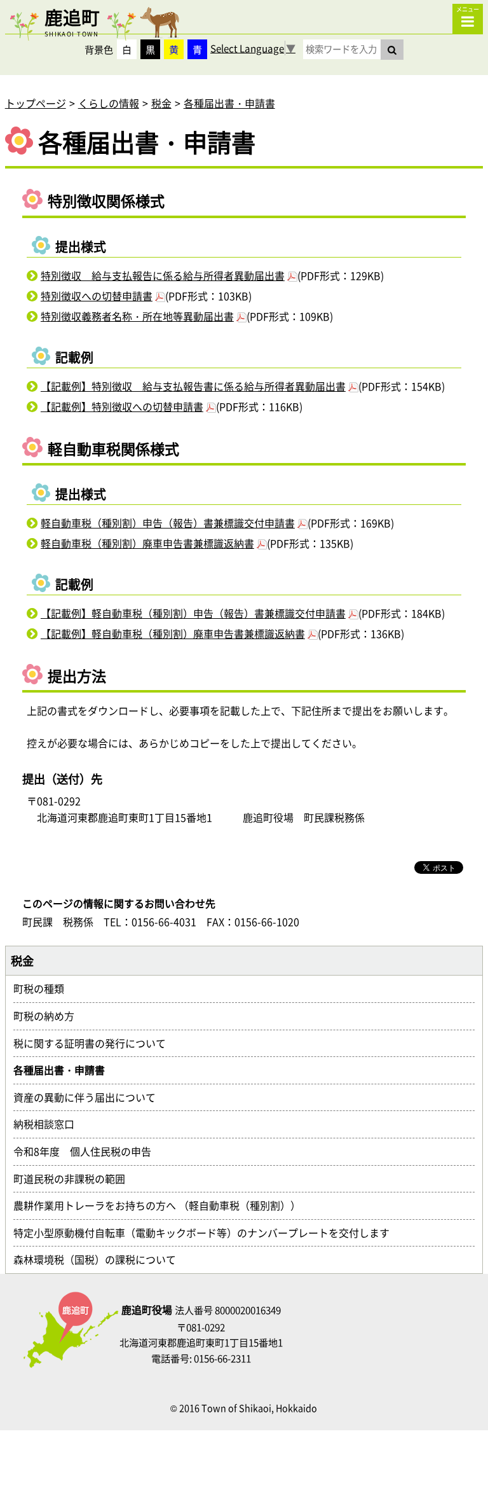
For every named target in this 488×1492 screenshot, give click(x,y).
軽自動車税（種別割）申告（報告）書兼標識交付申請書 (168, 522)
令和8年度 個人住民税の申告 (87, 1151)
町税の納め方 (49, 1015)
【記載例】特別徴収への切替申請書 (122, 406)
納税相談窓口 (49, 1123)
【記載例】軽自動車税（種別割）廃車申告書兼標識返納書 (173, 633)
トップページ (35, 103)
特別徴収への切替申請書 (96, 295)
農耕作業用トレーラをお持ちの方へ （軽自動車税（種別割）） (162, 1205)
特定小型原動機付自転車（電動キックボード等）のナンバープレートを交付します (207, 1232)
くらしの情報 (108, 103)
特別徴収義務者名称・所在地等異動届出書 (137, 316)
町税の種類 (44, 988)
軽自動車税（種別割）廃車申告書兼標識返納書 (147, 543)
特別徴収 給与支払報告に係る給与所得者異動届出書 (163, 275)
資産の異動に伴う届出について (90, 1097)
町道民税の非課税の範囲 (74, 1178)
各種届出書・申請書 (229, 103)
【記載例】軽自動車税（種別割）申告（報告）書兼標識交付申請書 (193, 613)
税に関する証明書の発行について (95, 1043)
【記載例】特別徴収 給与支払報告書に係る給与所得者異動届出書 (193, 386)
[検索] (392, 49)
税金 (161, 103)
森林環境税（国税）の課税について (100, 1259)
